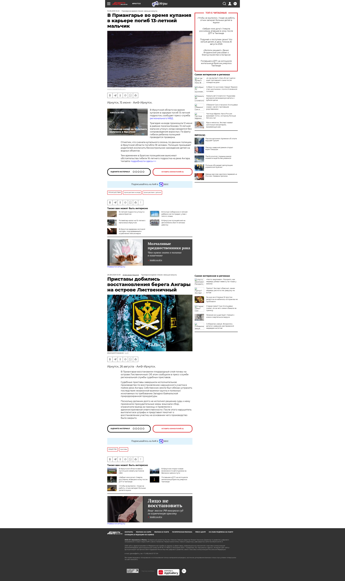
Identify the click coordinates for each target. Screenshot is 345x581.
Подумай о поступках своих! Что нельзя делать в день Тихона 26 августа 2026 (216, 41)
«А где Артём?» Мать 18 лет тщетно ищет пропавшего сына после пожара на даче (220, 80)
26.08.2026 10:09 (113, 275)
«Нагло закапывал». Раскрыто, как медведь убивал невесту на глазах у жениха (221, 281)
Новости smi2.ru (116, 266)
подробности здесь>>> (143, 161)
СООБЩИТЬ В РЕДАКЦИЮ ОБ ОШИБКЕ (139, 535)
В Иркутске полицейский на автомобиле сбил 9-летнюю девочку (173, 222)
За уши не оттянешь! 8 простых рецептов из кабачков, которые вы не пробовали (222, 299)
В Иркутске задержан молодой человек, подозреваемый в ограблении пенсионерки (132, 231)
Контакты (129, 532)
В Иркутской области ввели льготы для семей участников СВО (131, 471)
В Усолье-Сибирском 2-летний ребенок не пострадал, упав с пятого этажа (174, 214)
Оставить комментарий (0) (172, 172)
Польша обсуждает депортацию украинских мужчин (219, 166)
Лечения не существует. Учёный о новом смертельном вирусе (220, 316)
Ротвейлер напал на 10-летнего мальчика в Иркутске (132, 221)
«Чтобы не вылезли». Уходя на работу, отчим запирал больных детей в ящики (216, 20)
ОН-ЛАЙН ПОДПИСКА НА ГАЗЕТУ (221, 532)
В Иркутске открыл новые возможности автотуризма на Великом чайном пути (173, 471)
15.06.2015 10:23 (113, 11)
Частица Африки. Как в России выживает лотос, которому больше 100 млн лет (221, 116)
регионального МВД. (161, 118)
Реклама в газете (161, 532)
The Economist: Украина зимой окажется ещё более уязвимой (218, 157)
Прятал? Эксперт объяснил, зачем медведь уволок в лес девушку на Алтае (220, 290)
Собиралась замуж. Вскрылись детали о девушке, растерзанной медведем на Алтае (220, 326)
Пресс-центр (200, 532)
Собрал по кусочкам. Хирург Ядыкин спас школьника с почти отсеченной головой (221, 89)
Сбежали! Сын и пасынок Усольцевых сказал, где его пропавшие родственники (222, 107)
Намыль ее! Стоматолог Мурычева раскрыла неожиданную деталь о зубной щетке (220, 98)
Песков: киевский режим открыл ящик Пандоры (219, 148)
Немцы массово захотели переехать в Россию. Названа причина (221, 175)
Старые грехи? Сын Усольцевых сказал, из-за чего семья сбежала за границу (221, 308)
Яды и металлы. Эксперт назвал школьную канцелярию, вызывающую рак (219, 125)
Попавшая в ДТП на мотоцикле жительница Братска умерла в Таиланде (216, 63)
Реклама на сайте (143, 532)
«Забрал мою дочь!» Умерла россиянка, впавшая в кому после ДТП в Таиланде (216, 31)
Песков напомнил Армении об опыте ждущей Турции (221, 139)
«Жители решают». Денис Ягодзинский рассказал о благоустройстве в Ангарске (216, 52)
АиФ (127, 353)
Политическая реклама (182, 532)
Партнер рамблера (148, 571)
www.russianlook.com (116, 89)
